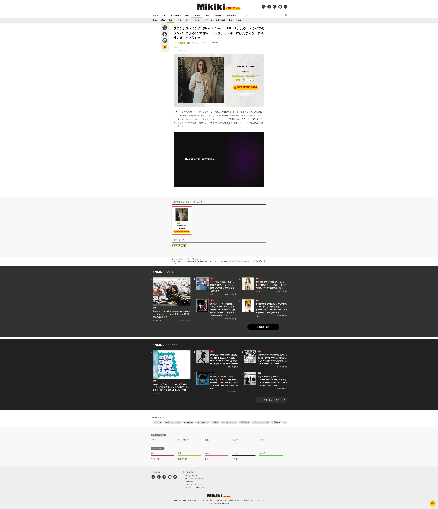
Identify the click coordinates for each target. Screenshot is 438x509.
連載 (187, 15)
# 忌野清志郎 (244, 422)
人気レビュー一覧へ (271, 400)
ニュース (207, 15)
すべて (155, 20)
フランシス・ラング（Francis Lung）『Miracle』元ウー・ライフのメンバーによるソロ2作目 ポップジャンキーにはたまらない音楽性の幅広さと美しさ (219, 262)
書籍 (230, 20)
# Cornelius (188, 422)
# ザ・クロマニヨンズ (261, 422)
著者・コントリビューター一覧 (194, 478)
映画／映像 (220, 20)
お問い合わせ (188, 481)
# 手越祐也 (276, 422)
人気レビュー (230, 15)
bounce (207, 43)
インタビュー (176, 15)
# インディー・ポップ (245, 94)
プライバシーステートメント (194, 484)
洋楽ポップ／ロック (192, 43)
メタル (187, 20)
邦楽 (163, 20)
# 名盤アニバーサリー (173, 422)
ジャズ (196, 20)
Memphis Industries (238, 76)
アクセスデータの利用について (194, 487)
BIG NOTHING (250, 76)
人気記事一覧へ (263, 327)
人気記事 (218, 15)
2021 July (215, 43)
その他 (238, 20)
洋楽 (170, 20)
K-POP (178, 20)
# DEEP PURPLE (202, 422)
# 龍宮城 (215, 422)
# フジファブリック (229, 422)
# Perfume (157, 422)
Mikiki (173, 259)
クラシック (207, 20)
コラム (164, 15)
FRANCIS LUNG (179, 246)
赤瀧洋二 (177, 47)
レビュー (196, 15)
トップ (155, 15)
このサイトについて (191, 476)
